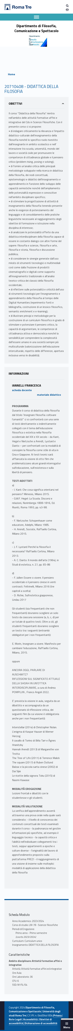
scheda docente (22, 390)
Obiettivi (15, 103)
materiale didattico (49, 395)
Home (11, 74)
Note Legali (15, 1019)
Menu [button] (66, 1027)
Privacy (57, 1015)
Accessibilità (30, 1019)
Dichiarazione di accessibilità (41, 1023)
